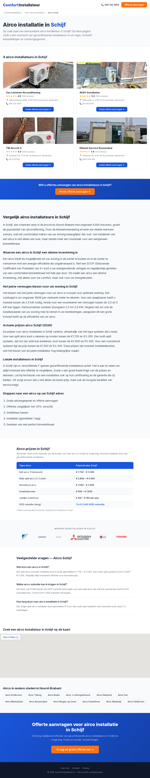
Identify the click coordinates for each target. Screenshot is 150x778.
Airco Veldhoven (136, 701)
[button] (38, 88)
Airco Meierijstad (14, 701)
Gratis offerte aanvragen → (75, 191)
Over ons (65, 768)
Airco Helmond (104, 695)
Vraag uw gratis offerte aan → (75, 749)
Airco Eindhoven (13, 695)
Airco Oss (123, 695)
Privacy (85, 768)
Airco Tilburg (34, 695)
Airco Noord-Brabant (34, 12)
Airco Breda (54, 695)
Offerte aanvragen (134, 5)
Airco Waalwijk (113, 701)
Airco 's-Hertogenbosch (78, 695)
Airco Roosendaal (38, 701)
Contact (76, 768)
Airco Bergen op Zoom (65, 701)
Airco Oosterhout (91, 701)
